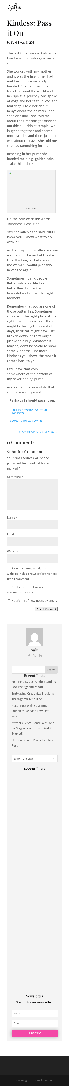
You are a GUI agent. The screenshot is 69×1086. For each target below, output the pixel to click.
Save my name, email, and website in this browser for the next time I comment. (32, 573)
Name (12, 517)
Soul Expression (22, 410)
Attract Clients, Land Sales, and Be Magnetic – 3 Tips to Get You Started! (33, 728)
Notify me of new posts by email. (34, 601)
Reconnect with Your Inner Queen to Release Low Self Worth (30, 711)
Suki (14, 43)
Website (12, 551)
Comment (15, 477)
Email (12, 534)
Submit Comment (46, 609)
